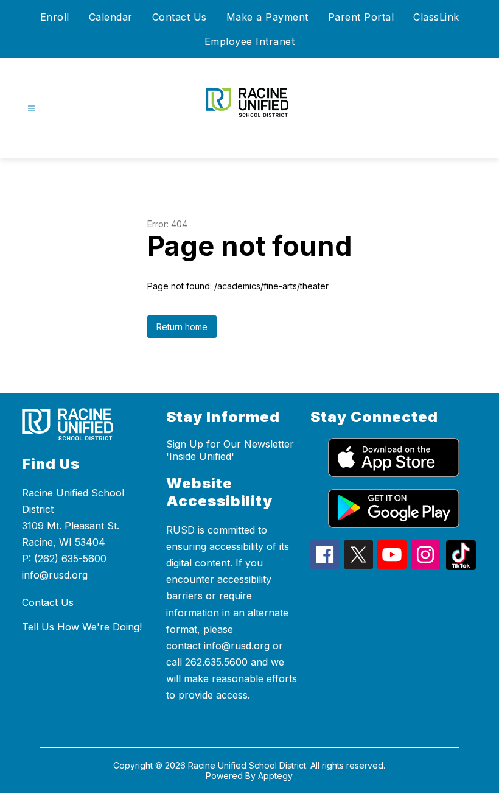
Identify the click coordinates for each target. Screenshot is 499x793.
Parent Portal (361, 17)
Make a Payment (267, 17)
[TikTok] (461, 566)
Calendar (111, 17)
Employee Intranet (249, 41)
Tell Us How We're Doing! (82, 627)
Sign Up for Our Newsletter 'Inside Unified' (230, 450)
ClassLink (436, 17)
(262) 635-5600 (70, 558)
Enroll (54, 17)
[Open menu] (31, 109)
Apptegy (275, 775)
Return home (182, 327)
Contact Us (179, 17)
